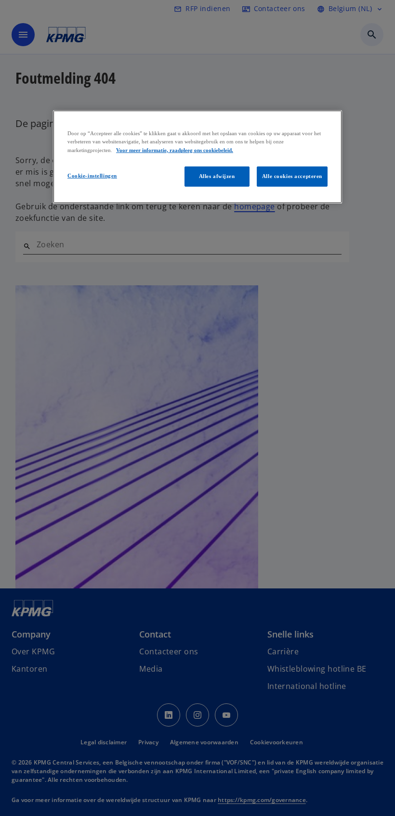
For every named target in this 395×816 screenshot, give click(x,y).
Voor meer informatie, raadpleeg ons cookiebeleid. (174, 150)
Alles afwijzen (217, 175)
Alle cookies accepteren (292, 175)
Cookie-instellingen (92, 175)
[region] (197, 156)
